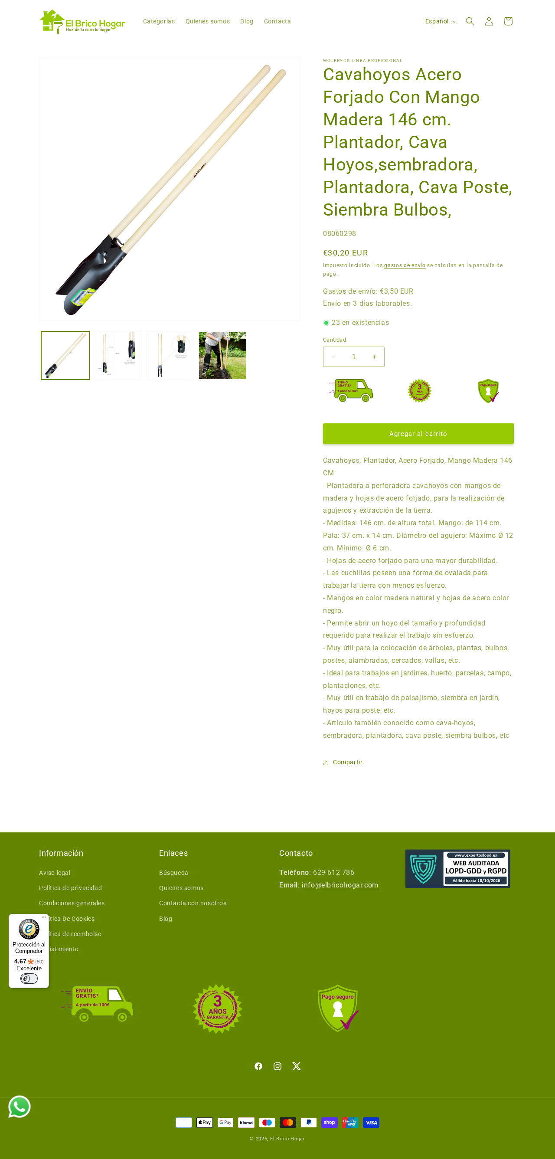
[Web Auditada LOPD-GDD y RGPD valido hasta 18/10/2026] (458, 869)
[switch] (29, 978)
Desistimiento (59, 949)
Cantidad (334, 340)
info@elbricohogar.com (340, 885)
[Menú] (44, 919)
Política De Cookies (67, 918)
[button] (470, 21)
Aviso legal (55, 872)
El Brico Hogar (287, 1139)
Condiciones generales (72, 903)
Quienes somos (181, 887)
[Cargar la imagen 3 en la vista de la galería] (170, 355)
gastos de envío (405, 265)
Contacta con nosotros (193, 903)
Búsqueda (174, 872)
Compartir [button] (347, 762)
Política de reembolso (70, 933)
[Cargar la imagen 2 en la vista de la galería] (118, 355)
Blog (165, 918)
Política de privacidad (70, 887)
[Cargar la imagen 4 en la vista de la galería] (223, 355)
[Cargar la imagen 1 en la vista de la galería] (65, 355)
